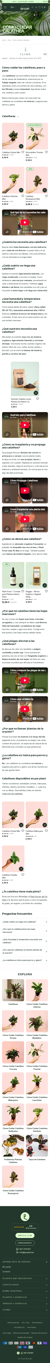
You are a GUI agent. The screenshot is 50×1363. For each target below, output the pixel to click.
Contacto (6, 1272)
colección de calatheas (12, 793)
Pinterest (37, 1323)
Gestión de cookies (25, 1337)
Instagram (13, 1323)
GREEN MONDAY (25, 1243)
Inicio (4, 40)
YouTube (31, 1327)
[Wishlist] (39, 7)
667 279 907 (28, 1353)
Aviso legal (7, 1333)
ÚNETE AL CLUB (25, 1235)
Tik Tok (25, 1323)
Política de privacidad (21, 1333)
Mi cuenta (7, 1267)
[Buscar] (32, 7)
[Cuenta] (36, 7)
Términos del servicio (39, 1333)
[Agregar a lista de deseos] (22, 152)
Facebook (19, 1327)
